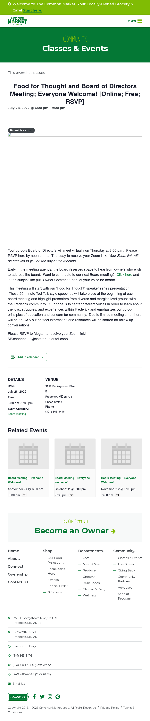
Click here (124, 274)
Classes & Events (130, 558)
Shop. (48, 551)
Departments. (91, 551)
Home (13, 551)
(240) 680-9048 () (31, 674)
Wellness (89, 595)
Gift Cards (55, 592)
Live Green (126, 564)
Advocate (125, 587)
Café (86, 558)
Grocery (89, 576)
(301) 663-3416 (22, 655)
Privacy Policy (109, 707)
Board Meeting (17, 414)
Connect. (16, 566)
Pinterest (58, 697)
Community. (124, 551)
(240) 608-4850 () (32, 665)
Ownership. (18, 574)
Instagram (50, 697)
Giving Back (126, 570)
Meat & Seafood (94, 564)
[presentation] (28, 454)
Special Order (58, 586)
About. (14, 559)
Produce (89, 570)
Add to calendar (28, 357)
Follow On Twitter (42, 697)
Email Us (18, 683)
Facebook (34, 697)
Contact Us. (18, 582)
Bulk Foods (91, 583)
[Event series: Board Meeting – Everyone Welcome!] (24, 495)
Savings (53, 580)
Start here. (32, 10)
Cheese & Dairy (94, 589)
